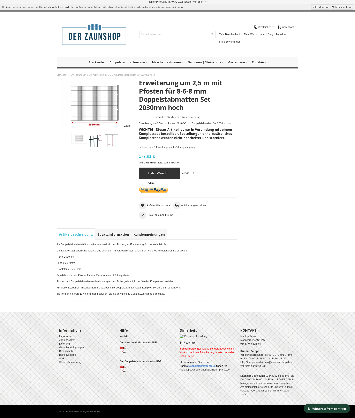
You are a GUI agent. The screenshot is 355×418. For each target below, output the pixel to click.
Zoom (127, 125)
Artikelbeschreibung (76, 234)
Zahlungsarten (67, 340)
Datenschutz (66, 351)
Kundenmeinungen (149, 234)
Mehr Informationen (342, 7)
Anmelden (281, 34)
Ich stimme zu (321, 7)
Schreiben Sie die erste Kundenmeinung (177, 117)
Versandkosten (172, 162)
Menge (185, 173)
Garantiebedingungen (71, 347)
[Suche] (212, 34)
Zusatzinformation (113, 234)
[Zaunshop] (94, 34)
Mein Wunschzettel (254, 34)
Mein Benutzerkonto (230, 34)
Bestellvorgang (67, 354)
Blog (270, 34)
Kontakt (124, 336)
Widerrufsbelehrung (70, 362)
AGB (61, 358)
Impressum (65, 336)
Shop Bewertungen (230, 41)
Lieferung (64, 343)
